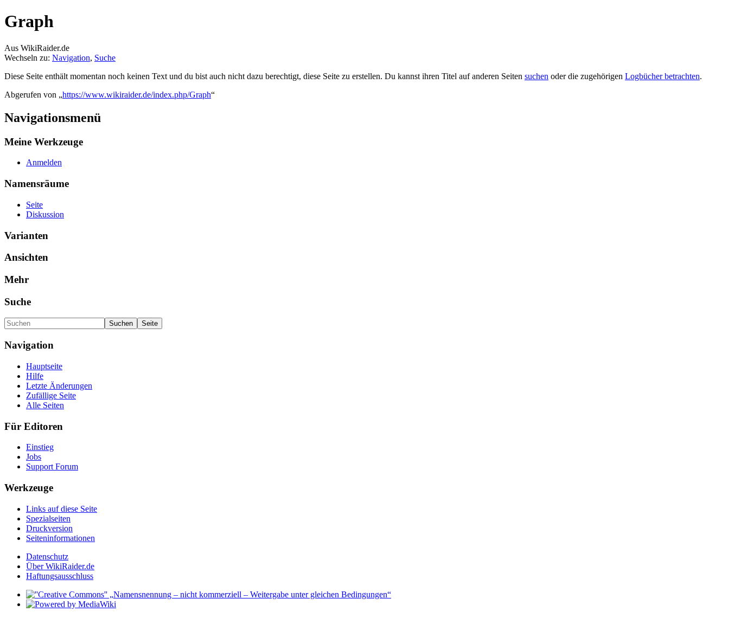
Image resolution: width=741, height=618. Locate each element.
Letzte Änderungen (59, 385)
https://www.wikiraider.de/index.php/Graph (136, 94)
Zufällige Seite (51, 395)
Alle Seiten (45, 405)
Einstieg (40, 447)
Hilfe (34, 376)
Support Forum (52, 466)
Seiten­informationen (60, 538)
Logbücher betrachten (662, 76)
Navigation (71, 57)
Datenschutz (47, 556)
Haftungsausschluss (59, 576)
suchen (536, 76)
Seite (34, 204)
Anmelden (44, 162)
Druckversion (49, 528)
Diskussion (45, 214)
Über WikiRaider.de (60, 566)
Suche (105, 57)
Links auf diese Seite (61, 508)
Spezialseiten (48, 518)
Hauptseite (44, 366)
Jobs (33, 456)
